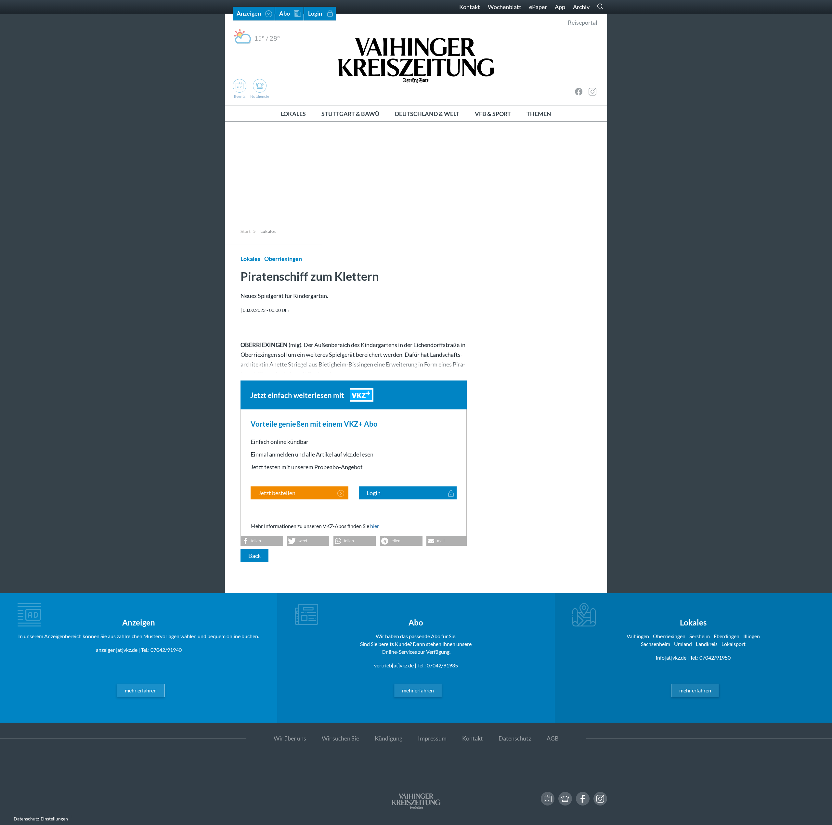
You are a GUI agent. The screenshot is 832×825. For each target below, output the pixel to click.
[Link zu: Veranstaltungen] (547, 799)
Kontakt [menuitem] (469, 6)
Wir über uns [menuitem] (290, 738)
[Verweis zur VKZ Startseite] (416, 59)
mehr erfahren (141, 690)
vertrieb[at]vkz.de (394, 665)
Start (245, 231)
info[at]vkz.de (671, 657)
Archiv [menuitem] (581, 6)
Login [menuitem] (315, 13)
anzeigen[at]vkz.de (116, 650)
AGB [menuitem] (553, 738)
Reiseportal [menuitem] (582, 22)
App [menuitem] (560, 6)
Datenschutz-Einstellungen (41, 818)
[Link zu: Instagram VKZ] (592, 91)
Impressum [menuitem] (432, 738)
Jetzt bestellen (276, 492)
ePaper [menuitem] (538, 6)
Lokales (268, 231)
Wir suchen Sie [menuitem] (340, 738)
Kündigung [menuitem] (388, 738)
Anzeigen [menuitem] (249, 13)
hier (374, 526)
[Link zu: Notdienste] (565, 799)
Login (374, 492)
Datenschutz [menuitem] (515, 738)
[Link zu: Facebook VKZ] (579, 91)
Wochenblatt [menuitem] (504, 6)
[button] (261, 541)
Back (254, 555)
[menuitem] (293, 114)
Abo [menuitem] (284, 13)
